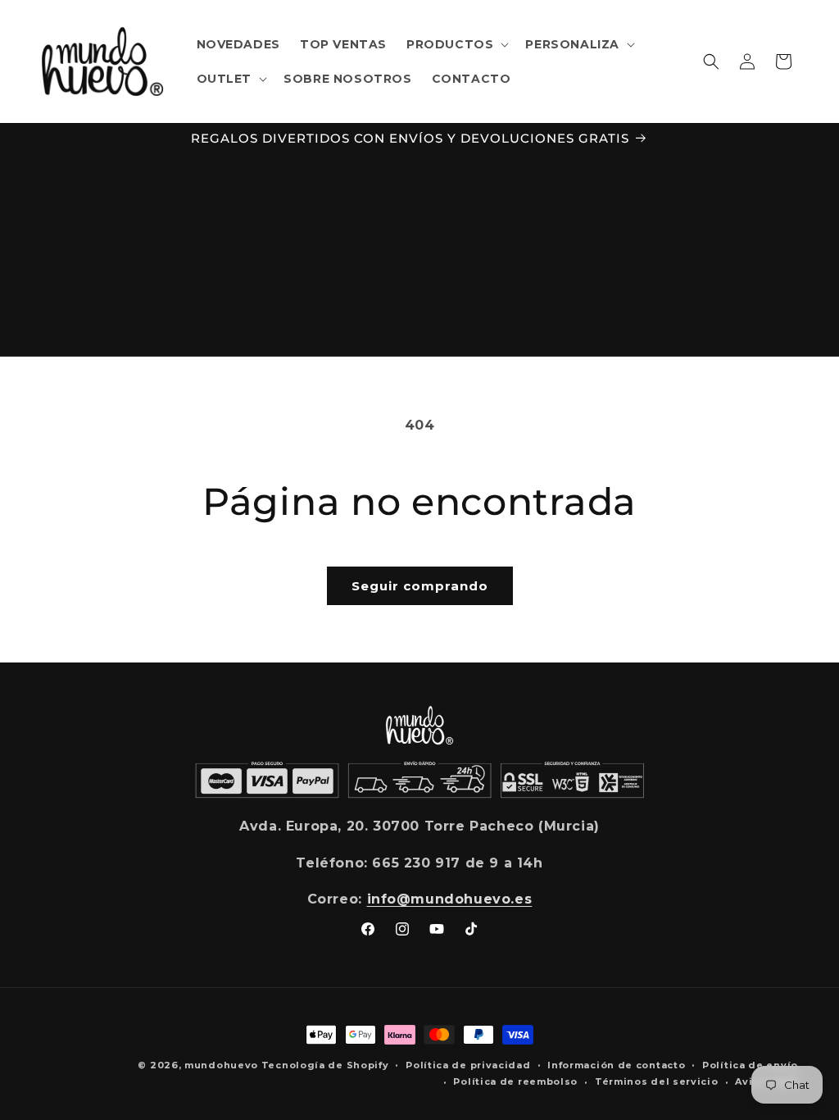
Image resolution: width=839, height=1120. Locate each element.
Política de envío (750, 1065)
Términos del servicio (657, 1081)
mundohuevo (221, 1065)
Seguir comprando (419, 586)
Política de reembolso (515, 1081)
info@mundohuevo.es (450, 899)
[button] (456, 44)
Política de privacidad (468, 1065)
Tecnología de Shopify (325, 1065)
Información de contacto (616, 1065)
